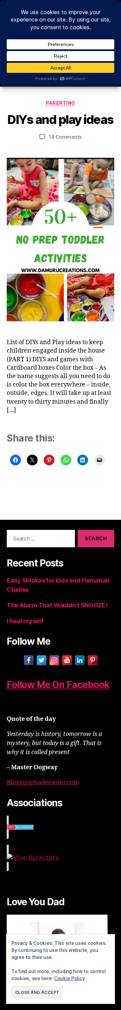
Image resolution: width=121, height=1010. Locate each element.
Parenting (60, 103)
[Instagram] (54, 660)
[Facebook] (29, 660)
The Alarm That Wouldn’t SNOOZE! (57, 605)
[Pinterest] (92, 660)
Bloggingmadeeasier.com (43, 782)
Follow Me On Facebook (58, 684)
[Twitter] (41, 660)
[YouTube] (67, 660)
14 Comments (65, 137)
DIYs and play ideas (60, 119)
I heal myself (25, 621)
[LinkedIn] (80, 660)
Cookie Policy (69, 978)
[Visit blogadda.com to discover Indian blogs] (60, 827)
